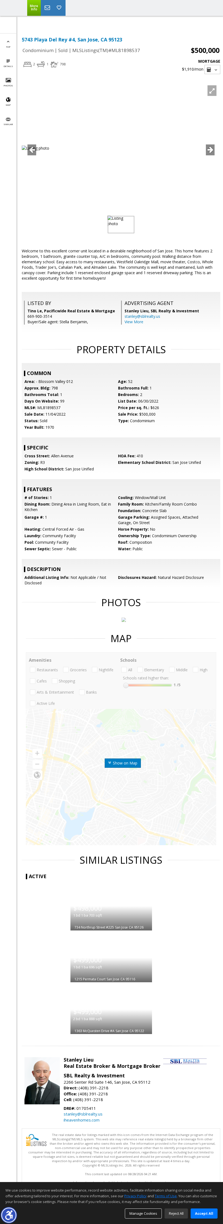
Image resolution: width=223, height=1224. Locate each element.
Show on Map (124, 763)
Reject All (176, 1213)
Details (8, 66)
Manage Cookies (143, 1213)
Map (8, 104)
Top (8, 46)
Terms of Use (166, 1195)
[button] (8, 1215)
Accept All (204, 1213)
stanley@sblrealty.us (142, 316)
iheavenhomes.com (82, 1120)
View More (134, 321)
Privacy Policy (135, 1195)
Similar (8, 124)
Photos (8, 85)
